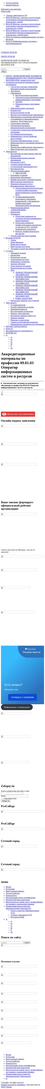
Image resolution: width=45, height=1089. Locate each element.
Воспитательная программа (26, 95)
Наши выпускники (18, 244)
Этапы (13, 240)
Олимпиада (15, 214)
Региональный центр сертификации (20, 898)
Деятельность (11, 151)
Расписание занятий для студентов (25, 301)
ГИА (13, 270)
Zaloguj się (5, 801)
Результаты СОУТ (18, 162)
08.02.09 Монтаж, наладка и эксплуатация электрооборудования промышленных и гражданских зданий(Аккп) (23, 33)
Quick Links (5, 11)
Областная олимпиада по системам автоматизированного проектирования (28, 218)
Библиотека (15, 212)
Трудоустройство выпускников (23, 236)
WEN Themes (6, 1087)
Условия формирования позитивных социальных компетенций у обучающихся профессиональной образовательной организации (27, 201)
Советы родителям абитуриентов (24, 322)
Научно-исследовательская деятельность (27, 115)
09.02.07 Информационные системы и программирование (21, 42)
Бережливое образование (21, 177)
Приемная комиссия (19, 309)
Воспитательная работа (20, 171)
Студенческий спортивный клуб (24, 167)
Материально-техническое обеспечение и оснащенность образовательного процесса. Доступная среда (27, 119)
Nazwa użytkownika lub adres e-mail (15, 791)
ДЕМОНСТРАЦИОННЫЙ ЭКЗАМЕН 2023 (26, 282)
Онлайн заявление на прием (22, 307)
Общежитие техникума (20, 262)
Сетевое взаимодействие (21, 164)
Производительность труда (22, 184)
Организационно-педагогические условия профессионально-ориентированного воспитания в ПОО (29, 191)
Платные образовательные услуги (24, 141)
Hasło (3, 796)
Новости (9, 329)
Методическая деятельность (22, 182)
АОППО (18, 102)
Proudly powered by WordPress (13, 1085)
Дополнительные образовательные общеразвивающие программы (29, 98)
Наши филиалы (17, 242)
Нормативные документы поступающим (27, 324)
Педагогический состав (20, 113)
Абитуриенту (11, 303)
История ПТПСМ (13, 238)
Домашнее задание (18, 253)
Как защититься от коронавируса (19, 331)
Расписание (15, 255)
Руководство (16, 110)
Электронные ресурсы (20, 260)
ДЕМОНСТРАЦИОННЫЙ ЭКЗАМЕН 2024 (26, 278)
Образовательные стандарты (22, 108)
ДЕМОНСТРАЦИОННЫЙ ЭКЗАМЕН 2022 (26, 286)
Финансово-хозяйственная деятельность (27, 147)
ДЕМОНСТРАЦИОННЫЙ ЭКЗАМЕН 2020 (26, 295)
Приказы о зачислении (20, 320)
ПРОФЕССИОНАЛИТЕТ (16, 326)
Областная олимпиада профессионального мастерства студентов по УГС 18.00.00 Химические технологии (28, 226)
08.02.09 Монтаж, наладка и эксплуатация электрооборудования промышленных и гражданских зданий (23, 20)
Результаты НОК (17, 917)
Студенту (9, 251)
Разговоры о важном (19, 175)
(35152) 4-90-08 (12, 3)
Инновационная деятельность (23, 186)
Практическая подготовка (21, 268)
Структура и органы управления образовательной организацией (24, 88)
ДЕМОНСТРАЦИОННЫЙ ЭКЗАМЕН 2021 (26, 291)
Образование (16, 93)
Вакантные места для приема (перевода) (27, 143)
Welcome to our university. (11, 9)
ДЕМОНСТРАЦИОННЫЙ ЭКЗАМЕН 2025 (26, 273)
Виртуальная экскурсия (20, 247)
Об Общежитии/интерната (21, 134)
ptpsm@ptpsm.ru (12, 5)
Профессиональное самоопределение (26, 180)
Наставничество (17, 169)
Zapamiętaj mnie (10, 798)
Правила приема (17, 318)
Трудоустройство (13, 893)
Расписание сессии (18, 257)
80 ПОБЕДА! (11, 333)
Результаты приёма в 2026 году (23, 316)
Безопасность (11, 895)
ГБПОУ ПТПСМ (8, 56)
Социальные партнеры (20, 123)
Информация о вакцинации (17, 707)
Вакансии (15, 145)
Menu (4, 72)
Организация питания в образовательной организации (23, 127)
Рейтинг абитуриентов (20, 314)
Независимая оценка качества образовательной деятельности (18, 907)
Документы (15, 91)
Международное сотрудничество (24, 149)
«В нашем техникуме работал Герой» (26, 249)
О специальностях (18, 305)
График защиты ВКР (23, 298)
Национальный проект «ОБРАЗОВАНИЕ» (20, 209)
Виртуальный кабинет (15, 891)
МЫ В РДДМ (20, 173)
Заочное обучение (18, 264)
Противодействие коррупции (18, 900)
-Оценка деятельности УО (16, 15)
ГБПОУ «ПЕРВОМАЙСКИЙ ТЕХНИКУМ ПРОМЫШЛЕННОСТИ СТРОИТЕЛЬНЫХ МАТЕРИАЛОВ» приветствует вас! (24, 78)
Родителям (10, 889)
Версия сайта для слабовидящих (20, 414)
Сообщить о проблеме (22, 697)
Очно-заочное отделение (21, 266)
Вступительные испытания (22, 311)
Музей (8, 887)
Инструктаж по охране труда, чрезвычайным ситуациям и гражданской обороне (24, 903)
